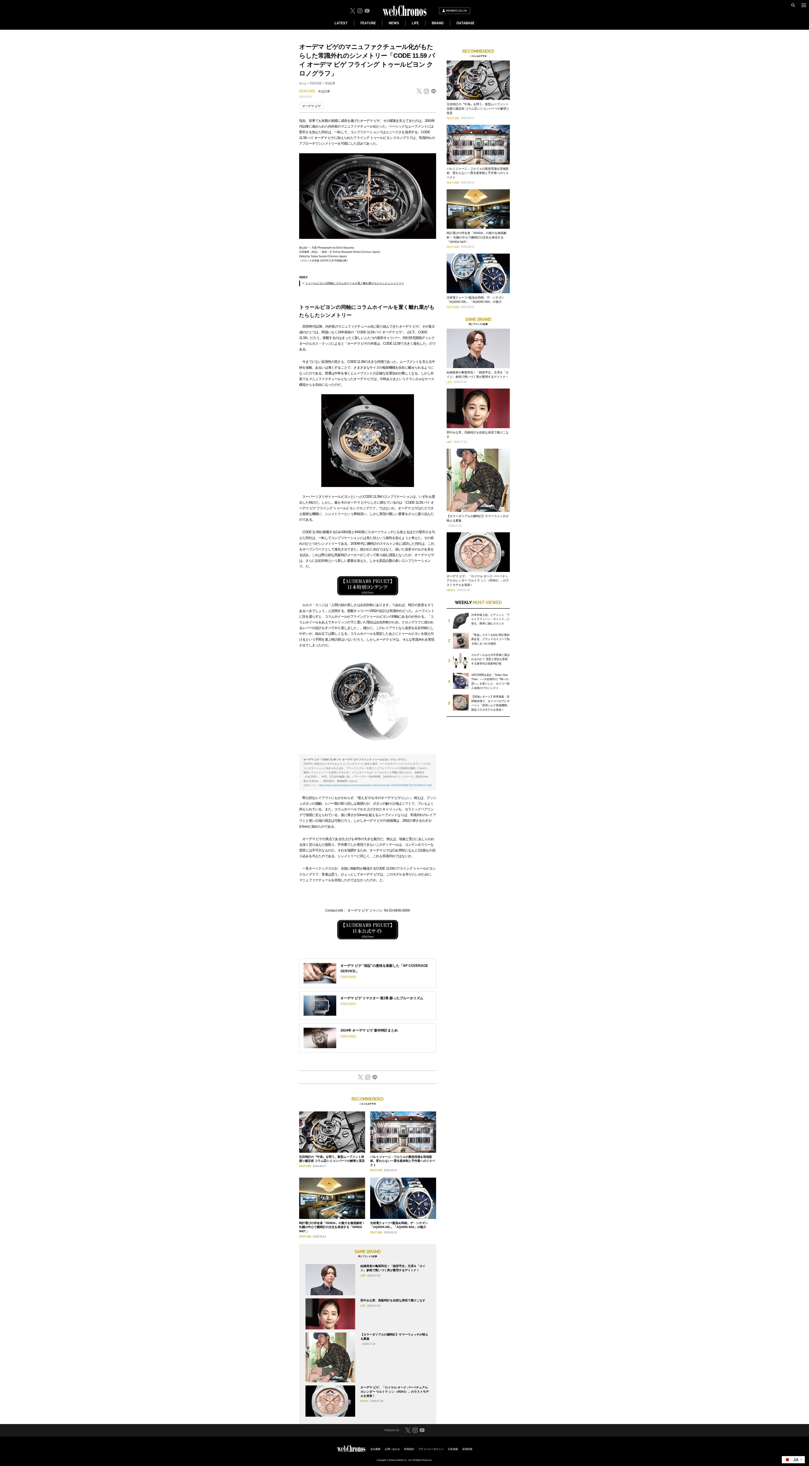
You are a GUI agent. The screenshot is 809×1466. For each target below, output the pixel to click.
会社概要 (375, 1449)
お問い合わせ (392, 1449)
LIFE (415, 23)
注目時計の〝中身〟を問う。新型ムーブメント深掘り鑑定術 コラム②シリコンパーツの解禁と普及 (478, 108)
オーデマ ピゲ (311, 106)
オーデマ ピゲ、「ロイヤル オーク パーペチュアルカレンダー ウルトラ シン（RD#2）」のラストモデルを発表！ (394, 1391)
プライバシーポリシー (431, 1449)
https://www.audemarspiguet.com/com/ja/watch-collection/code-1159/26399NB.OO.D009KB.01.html (375, 785)
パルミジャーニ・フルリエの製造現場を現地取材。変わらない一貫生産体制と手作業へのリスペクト (402, 1161)
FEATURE (368, 23)
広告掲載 (453, 1449)
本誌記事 (330, 83)
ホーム (303, 83)
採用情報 (467, 1449)
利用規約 (409, 1449)
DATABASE (465, 23)
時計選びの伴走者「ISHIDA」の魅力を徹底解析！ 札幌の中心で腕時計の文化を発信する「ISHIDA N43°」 (332, 1227)
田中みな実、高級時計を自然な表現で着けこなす (392, 1300)
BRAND (438, 23)
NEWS (394, 23)
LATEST (341, 23)
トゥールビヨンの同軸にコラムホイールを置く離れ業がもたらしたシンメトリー (354, 283)
